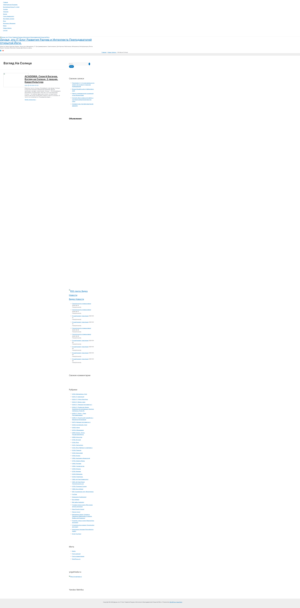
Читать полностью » (30, 99)
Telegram (5, 11)
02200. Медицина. (77, 474)
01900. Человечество (78, 466)
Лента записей (76, 554)
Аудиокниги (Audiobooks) (79, 497)
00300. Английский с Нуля (79, 425)
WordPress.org (76, 559)
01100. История (76, 440)
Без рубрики (75, 499)
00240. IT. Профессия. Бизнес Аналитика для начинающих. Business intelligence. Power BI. (83, 409)
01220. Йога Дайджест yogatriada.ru (82, 447)
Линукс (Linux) (76, 512)
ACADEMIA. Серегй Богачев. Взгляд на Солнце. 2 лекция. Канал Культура (41, 79)
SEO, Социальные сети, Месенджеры (83, 491)
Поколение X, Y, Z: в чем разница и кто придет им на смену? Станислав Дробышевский (83, 84)
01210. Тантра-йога (77, 445)
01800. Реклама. (76, 463)
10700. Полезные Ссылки (79, 486)
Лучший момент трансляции (80, 316)
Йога (4, 21)
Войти (74, 551)
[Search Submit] (89, 64)
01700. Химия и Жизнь (78, 461)
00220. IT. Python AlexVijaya (80, 399)
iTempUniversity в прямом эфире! (81, 303)
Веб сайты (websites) (78, 502)
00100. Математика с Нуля (79, 394)
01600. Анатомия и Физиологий (81, 458)
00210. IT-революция (78, 396)
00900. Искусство (77, 437)
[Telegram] (0, 51)
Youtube (5, 9)
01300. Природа (76, 450)
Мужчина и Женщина (9, 23)
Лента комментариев (78, 556)
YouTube (74, 494)
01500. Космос (76, 455)
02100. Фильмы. (76, 471)
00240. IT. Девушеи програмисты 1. (82, 404)
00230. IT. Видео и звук (78, 402)
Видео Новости (76, 299)
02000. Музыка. (76, 469)
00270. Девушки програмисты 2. (81, 422)
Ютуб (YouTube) (76, 534)
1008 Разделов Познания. (10, 4)
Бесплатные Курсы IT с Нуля (11, 7)
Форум (5, 14)
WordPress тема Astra (176, 602)
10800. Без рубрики (77, 489)
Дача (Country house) (78, 509)
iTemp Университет (8, 16)
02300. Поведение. (77, 476)
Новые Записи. (7, 28)
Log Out (5, 30)
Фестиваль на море (8, 18)
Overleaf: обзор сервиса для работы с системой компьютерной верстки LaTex (82, 99)
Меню (4, 25)
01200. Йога (75, 442)
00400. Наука (76, 427)
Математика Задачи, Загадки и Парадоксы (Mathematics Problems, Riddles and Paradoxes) (82, 516)
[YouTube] (3, 51)
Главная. (5, 2)
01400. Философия (77, 453)
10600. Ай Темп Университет (80, 479)
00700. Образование (78, 430)
